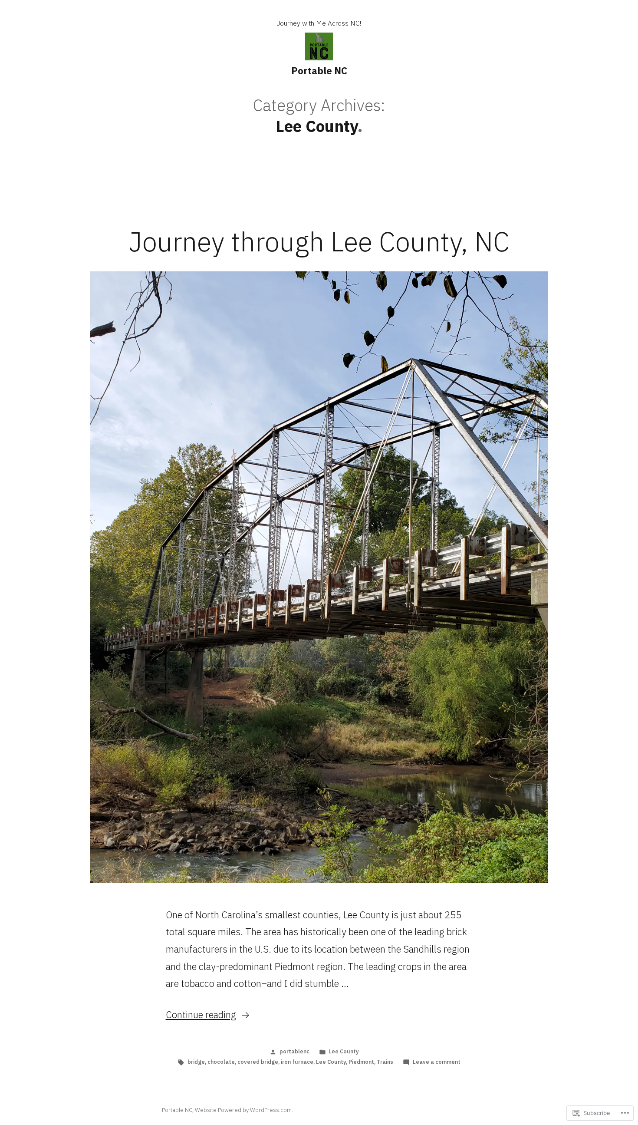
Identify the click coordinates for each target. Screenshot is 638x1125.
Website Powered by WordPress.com (243, 1110)
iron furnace (297, 1062)
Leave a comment (436, 1062)
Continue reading (201, 1014)
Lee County (344, 1051)
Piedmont (361, 1062)
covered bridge (257, 1062)
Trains (385, 1062)
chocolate (221, 1062)
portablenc (294, 1051)
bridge (196, 1062)
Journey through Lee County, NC (319, 241)
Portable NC (319, 70)
